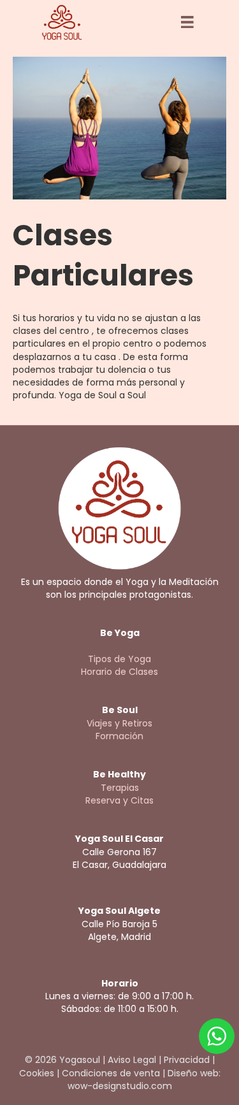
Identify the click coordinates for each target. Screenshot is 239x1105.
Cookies (36, 1073)
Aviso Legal (132, 1059)
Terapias (120, 787)
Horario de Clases (119, 671)
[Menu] (187, 22)
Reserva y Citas (119, 800)
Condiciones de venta (111, 1073)
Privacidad (187, 1059)
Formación (119, 736)
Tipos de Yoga (119, 659)
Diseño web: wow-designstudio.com (144, 1079)
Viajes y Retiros (119, 723)
